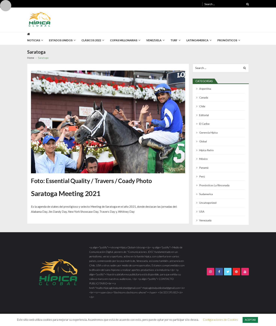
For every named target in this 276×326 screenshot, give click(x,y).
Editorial (204, 115)
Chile (202, 106)
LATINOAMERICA (197, 40)
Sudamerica (206, 194)
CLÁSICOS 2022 (91, 40)
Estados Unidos (60, 40)
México (203, 158)
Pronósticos (227, 40)
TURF (173, 40)
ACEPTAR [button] (250, 319)
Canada (203, 97)
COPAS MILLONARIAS (123, 40)
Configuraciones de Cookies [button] (220, 319)
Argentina (205, 88)
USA (201, 211)
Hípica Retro (206, 150)
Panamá (203, 167)
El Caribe (204, 123)
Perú (202, 176)
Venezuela (205, 220)
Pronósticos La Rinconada (214, 185)
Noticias (33, 40)
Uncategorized (207, 202)
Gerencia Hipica (208, 132)
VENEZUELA (153, 40)
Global (203, 141)
